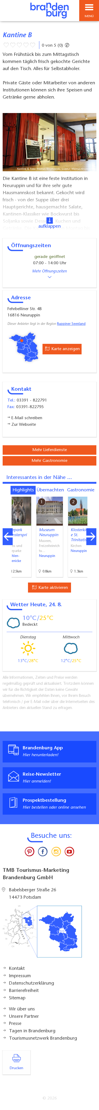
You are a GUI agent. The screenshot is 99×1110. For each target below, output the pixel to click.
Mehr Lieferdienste (49, 450)
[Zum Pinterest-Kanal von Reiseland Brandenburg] (29, 853)
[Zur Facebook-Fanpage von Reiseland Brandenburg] (42, 853)
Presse (15, 1023)
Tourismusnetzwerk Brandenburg (43, 1038)
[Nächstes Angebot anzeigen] (91, 536)
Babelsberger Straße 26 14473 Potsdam (32, 894)
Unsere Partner (24, 1016)
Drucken (16, 1068)
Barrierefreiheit (24, 991)
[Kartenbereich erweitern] (91, 493)
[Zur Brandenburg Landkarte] (42, 934)
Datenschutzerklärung (31, 983)
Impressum (20, 976)
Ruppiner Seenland (71, 324)
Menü (89, 16)
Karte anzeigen (65, 349)
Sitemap (17, 998)
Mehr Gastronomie (49, 461)
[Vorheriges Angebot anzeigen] (8, 536)
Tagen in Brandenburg (32, 1031)
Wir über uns (22, 1009)
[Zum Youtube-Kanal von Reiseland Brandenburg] (69, 853)
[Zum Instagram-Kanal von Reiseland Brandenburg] (56, 853)
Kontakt (17, 968)
